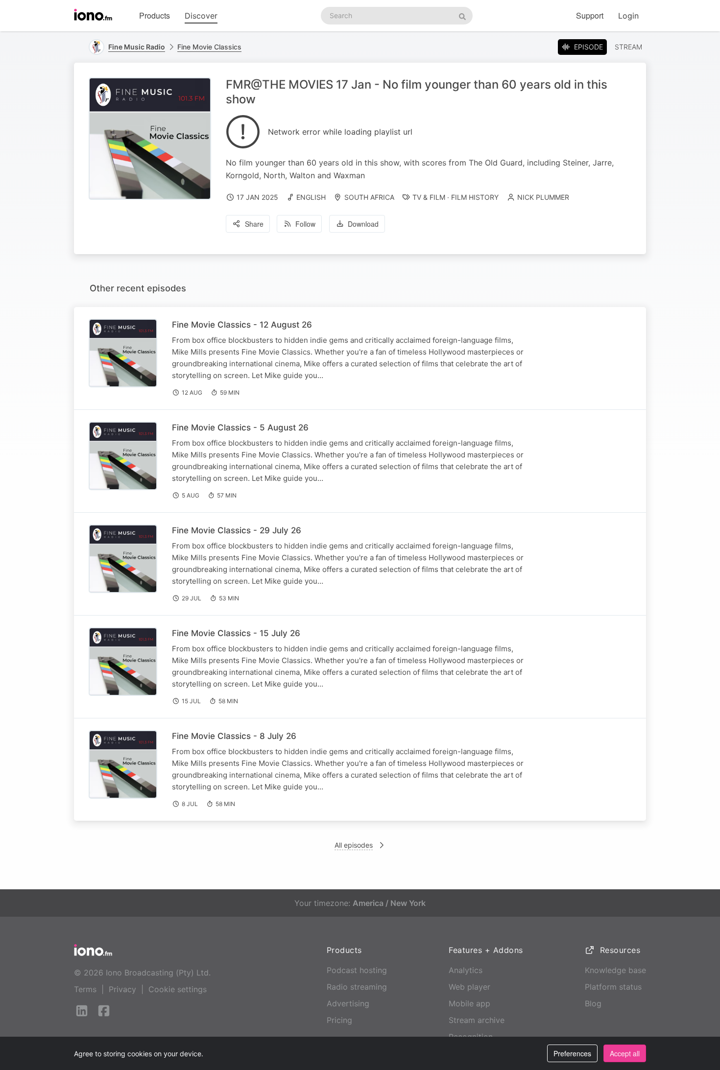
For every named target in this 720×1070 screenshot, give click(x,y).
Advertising (348, 1003)
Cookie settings (177, 989)
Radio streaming (357, 987)
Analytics (465, 970)
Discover (201, 16)
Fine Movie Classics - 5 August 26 (240, 427)
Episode (588, 47)
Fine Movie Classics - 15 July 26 (236, 633)
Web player (469, 987)
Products (154, 15)
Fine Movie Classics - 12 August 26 (242, 325)
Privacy (122, 989)
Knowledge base (615, 970)
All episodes (354, 845)
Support (589, 15)
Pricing (339, 1020)
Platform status (613, 987)
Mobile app (469, 1003)
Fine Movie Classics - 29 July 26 (236, 530)
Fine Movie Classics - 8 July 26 (234, 736)
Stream (628, 47)
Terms (85, 989)
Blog (593, 1003)
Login (628, 16)
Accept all (625, 1053)
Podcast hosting (357, 970)
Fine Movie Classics (209, 47)
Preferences (572, 1053)
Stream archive (476, 1020)
